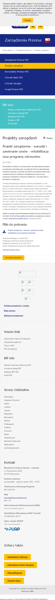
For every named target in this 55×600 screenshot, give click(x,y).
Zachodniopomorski (11, 448)
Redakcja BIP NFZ (16, 116)
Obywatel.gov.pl (16, 574)
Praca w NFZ (9, 346)
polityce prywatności (31, 15)
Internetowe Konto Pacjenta (22, 566)
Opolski (7, 421)
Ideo (32, 591)
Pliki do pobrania (10, 349)
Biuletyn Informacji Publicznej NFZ (24, 109)
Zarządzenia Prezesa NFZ (17, 59)
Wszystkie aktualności (13, 257)
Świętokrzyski (9, 438)
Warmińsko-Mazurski (12, 441)
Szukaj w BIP (13, 120)
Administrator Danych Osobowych (17, 339)
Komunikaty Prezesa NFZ (17, 71)
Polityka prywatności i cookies (16, 306)
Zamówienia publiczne (12, 342)
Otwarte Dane (15, 581)
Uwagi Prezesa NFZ (14, 89)
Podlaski (7, 427)
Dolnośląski (8, 397)
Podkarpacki (9, 424)
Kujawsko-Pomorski (11, 400)
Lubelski (7, 407)
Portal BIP (12, 123)
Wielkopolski (9, 445)
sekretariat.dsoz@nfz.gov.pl (18, 219)
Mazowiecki (8, 417)
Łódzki (6, 404)
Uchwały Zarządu (13, 83)
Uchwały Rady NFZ (14, 77)
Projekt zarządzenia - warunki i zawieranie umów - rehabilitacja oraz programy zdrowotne (26, 231)
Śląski (6, 434)
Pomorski (7, 431)
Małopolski (8, 414)
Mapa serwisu (9, 311)
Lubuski (7, 410)
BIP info (8, 105)
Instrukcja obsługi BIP (18, 113)
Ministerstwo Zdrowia (19, 558)
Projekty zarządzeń (14, 65)
